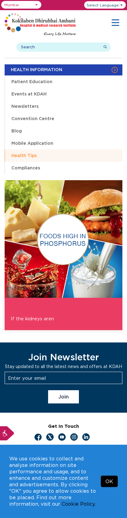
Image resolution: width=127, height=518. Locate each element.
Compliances (25, 167)
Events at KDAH (29, 93)
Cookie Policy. (79, 504)
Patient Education (31, 81)
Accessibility (7, 433)
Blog (16, 130)
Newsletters (25, 106)
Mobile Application (32, 143)
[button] (21, 5)
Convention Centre (32, 118)
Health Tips (24, 155)
